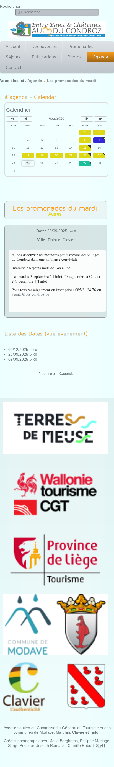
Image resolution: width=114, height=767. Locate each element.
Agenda (100, 57)
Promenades (80, 46)
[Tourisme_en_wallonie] (55, 494)
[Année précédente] (12, 119)
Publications (44, 57)
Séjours (13, 57)
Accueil (13, 46)
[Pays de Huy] (55, 428)
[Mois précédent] (26, 119)
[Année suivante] (100, 119)
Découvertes (44, 46)
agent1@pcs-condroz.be (30, 294)
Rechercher (10, 6)
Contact (14, 67)
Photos (74, 57)
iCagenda (66, 374)
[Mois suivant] (87, 119)
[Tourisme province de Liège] (55, 560)
